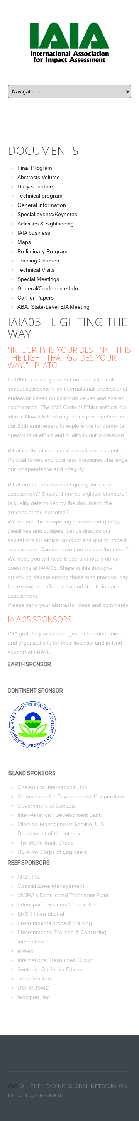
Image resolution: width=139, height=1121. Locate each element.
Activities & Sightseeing (45, 223)
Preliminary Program (42, 251)
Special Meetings (38, 279)
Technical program (40, 196)
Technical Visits (35, 270)
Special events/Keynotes (47, 214)
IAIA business (33, 233)
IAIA (13, 1086)
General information (41, 205)
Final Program (34, 168)
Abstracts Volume (38, 177)
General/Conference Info (47, 288)
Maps (24, 242)
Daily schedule (35, 186)
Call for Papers (35, 298)
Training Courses (38, 260)
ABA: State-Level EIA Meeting (53, 307)
